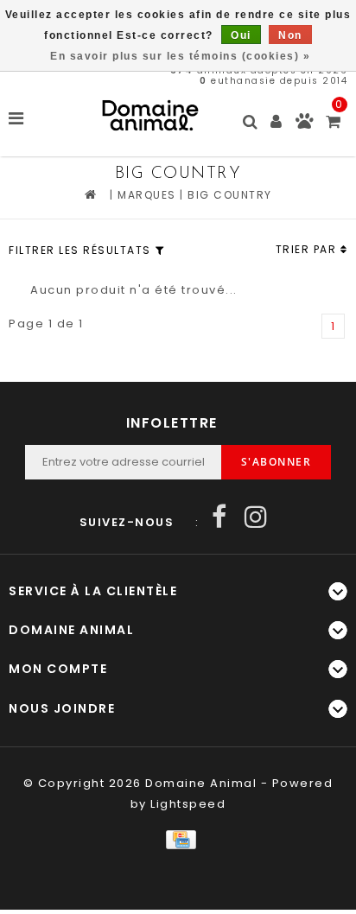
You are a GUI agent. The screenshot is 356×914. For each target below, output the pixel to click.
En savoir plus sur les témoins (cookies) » (180, 56)
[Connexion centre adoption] (305, 125)
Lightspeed (188, 804)
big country (230, 194)
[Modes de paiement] (177, 838)
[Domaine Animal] (150, 115)
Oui (241, 35)
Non (290, 35)
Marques (147, 194)
